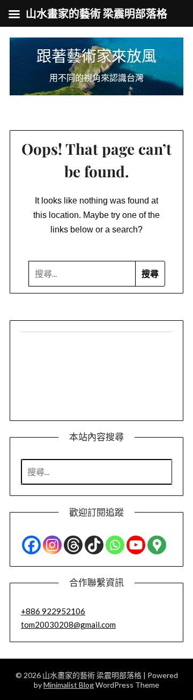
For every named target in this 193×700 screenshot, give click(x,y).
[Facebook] (31, 545)
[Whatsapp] (115, 545)
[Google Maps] (156, 545)
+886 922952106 (53, 611)
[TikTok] (94, 545)
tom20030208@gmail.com (68, 624)
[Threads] (73, 545)
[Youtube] (136, 545)
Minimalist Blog (68, 684)
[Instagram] (52, 545)
